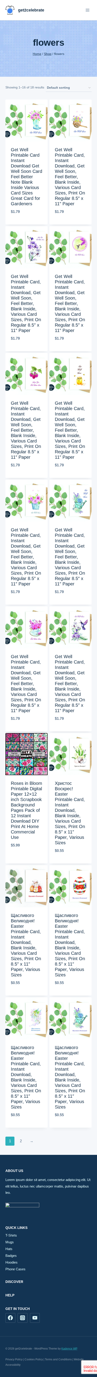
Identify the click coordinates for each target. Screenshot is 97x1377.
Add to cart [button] (26, 860)
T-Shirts (11, 1235)
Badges (11, 1255)
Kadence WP (69, 1348)
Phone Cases (15, 1269)
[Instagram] (23, 1318)
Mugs (9, 1242)
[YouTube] (35, 1318)
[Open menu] (87, 10)
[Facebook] (10, 1318)
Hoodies (11, 1262)
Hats (8, 1249)
